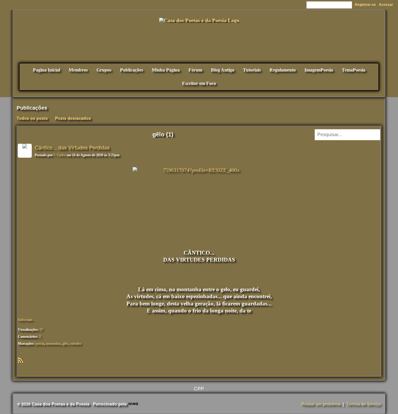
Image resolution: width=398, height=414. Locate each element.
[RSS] (20, 360)
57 (41, 330)
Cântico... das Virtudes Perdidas (72, 147)
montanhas (53, 344)
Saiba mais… (27, 319)
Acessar (386, 5)
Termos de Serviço (363, 404)
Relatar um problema (320, 404)
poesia (40, 344)
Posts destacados (73, 118)
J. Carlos (60, 155)
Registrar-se (365, 5)
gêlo (65, 344)
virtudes (75, 344)
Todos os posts (32, 118)
